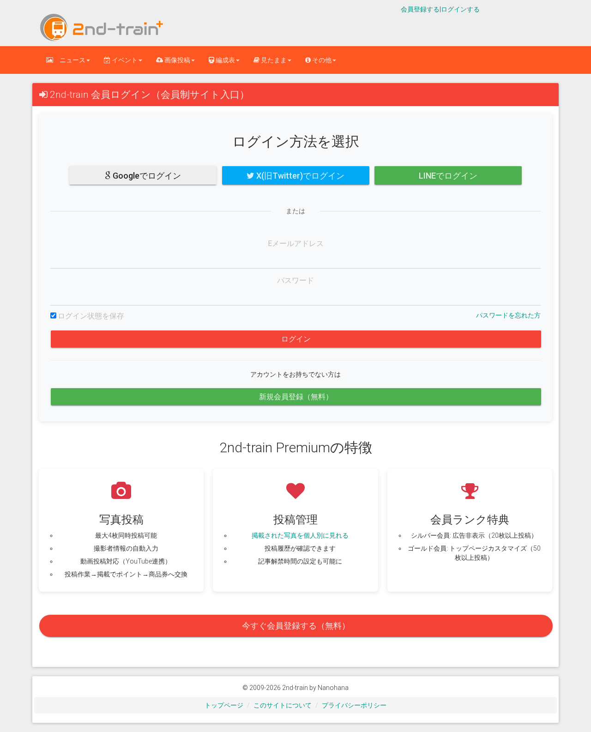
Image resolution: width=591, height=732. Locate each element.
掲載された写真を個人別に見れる (300, 535)
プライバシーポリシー (354, 705)
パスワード (295, 280)
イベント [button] (124, 60)
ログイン (296, 339)
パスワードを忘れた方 (508, 315)
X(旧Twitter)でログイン (299, 175)
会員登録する (420, 9)
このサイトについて (282, 705)
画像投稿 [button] (176, 60)
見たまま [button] (273, 60)
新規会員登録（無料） (296, 396)
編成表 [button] (224, 60)
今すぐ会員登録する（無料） (296, 625)
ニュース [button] (69, 60)
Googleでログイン (146, 175)
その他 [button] (321, 60)
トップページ (224, 705)
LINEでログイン (448, 175)
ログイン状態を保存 (91, 316)
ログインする (460, 9)
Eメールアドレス (296, 243)
